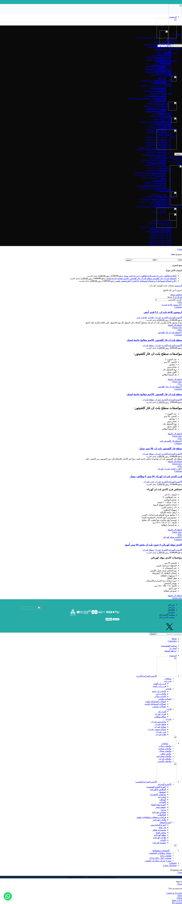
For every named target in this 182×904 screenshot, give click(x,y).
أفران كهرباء (160, 714)
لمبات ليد (162, 797)
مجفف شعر (161, 807)
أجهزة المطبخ (165, 822)
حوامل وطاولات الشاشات (160, 853)
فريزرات (167, 681)
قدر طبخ (162, 827)
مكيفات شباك (165, 118)
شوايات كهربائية (159, 812)
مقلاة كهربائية (160, 835)
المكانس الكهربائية (158, 789)
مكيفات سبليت (164, 748)
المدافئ (162, 799)
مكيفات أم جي (165, 759)
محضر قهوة (161, 832)
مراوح (163, 810)
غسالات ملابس (164, 699)
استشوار (162, 792)
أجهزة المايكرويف (158, 194)
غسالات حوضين (159, 706)
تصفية (128, 260)
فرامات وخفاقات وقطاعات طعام (151, 817)
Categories (177, 35)
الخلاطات (162, 815)
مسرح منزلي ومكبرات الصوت (158, 861)
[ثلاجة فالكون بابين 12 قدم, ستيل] (164, 276)
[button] (8, 896)
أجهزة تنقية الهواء (158, 804)
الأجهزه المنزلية (164, 784)
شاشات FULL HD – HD (160, 858)
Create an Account (174, 893)
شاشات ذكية (165, 855)
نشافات (168, 678)
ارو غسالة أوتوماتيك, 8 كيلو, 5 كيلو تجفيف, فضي (136, 281)
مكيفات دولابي (165, 746)
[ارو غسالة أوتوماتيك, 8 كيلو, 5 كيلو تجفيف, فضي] (167, 281)
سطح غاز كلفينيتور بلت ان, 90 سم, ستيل (160, 448)
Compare (173, 863)
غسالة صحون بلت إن (157, 729)
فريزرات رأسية (159, 686)
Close (179, 249)
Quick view (177, 327)
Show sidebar (176, 295)
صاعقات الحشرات (158, 794)
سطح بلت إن (148, 345)
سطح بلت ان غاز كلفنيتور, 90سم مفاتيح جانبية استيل (129, 278)
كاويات (163, 840)
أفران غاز (162, 77)
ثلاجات (168, 93)
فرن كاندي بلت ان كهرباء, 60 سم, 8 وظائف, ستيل (156, 476)
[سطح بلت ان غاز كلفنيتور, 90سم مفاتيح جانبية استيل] (164, 278)
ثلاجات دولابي (160, 696)
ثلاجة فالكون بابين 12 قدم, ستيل (137, 276)
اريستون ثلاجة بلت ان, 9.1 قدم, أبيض (163, 312)
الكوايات (162, 802)
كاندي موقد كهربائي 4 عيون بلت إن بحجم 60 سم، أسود (153, 544)
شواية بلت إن (160, 727)
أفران (168, 709)
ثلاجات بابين (141, 317)
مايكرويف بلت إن (158, 722)
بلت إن (168, 86)
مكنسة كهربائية (159, 843)
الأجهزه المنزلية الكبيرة (172, 317)
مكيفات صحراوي (163, 123)
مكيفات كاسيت (164, 761)
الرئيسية (178, 285)
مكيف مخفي (165, 120)
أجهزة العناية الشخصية (156, 787)
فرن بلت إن (148, 482)
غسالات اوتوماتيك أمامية (155, 704)
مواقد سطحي (160, 717)
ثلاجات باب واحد (159, 691)
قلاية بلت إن (160, 734)
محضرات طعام (159, 830)
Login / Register (170, 865)
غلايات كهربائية (159, 820)
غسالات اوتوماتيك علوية (155, 66)
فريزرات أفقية (159, 684)
